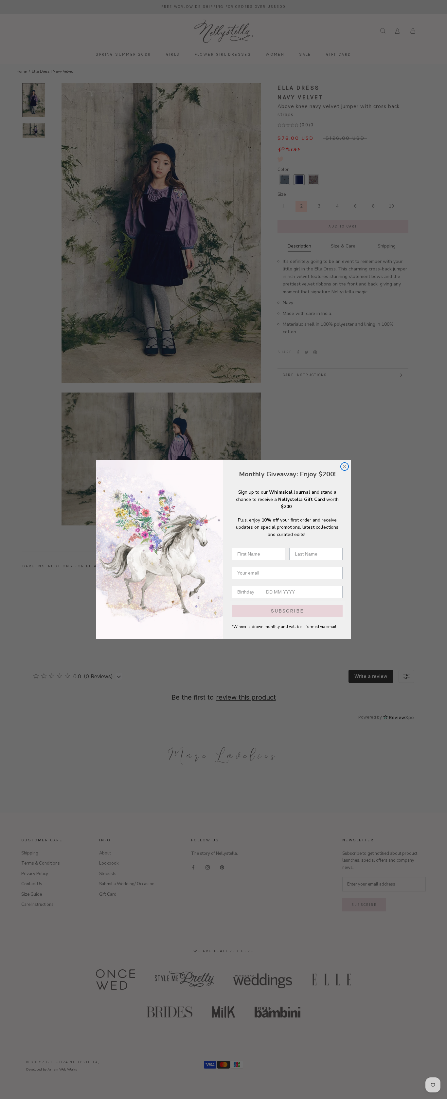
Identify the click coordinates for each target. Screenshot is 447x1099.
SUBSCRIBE (287, 611)
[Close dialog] (345, 466)
